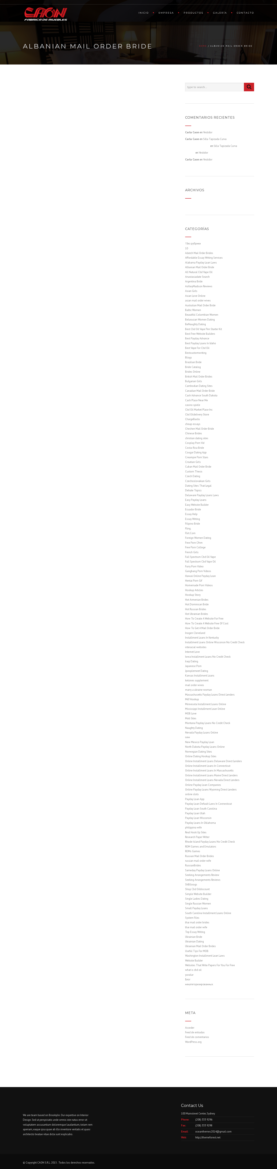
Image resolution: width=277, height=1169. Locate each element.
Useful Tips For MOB (196, 951)
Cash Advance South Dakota (201, 395)
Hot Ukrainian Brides (196, 614)
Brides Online (192, 371)
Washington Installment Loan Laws (205, 955)
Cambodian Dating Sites (199, 386)
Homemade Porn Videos (199, 585)
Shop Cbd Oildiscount (197, 889)
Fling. (188, 528)
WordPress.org (193, 1042)
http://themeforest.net (207, 1137)
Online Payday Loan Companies (203, 785)
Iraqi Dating (191, 661)
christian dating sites (196, 438)
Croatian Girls (193, 462)
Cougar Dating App (196, 452)
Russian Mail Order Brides (199, 856)
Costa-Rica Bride (194, 448)
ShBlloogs (191, 884)
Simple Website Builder (198, 894)
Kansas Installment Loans (199, 675)
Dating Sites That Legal (198, 485)
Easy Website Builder (197, 505)
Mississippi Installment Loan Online (205, 709)
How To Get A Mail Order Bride (202, 628)
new (187, 737)
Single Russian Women (198, 903)
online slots (192, 794)
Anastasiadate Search (197, 277)
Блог (187, 979)
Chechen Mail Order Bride (199, 428)
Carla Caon (192, 132)
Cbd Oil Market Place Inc (199, 409)
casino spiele (192, 405)
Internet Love (192, 652)
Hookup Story (193, 595)
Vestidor (207, 132)
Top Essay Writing (195, 932)
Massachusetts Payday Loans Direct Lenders (210, 694)
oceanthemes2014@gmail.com (213, 1131)
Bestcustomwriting (195, 353)
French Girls (192, 552)
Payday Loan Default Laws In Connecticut (208, 804)
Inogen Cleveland (195, 633)
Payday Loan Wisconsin (198, 818)
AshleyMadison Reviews (198, 286)
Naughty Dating (194, 728)
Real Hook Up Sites (195, 832)
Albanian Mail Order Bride (199, 267)
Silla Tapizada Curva (215, 139)
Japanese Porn (193, 666)
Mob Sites (190, 718)
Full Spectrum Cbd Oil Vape (200, 557)
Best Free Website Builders (200, 334)
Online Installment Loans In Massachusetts (209, 770)
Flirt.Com (190, 533)
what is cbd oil (193, 970)
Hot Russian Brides (195, 609)
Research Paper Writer (197, 837)
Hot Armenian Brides (196, 599)
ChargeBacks (192, 419)
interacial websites (195, 647)
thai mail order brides (197, 922)
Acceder (189, 1027)
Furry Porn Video (194, 566)
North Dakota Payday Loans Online (205, 747)
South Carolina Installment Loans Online (208, 913)
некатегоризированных (199, 984)
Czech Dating (192, 476)
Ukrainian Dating (194, 941)
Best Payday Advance (197, 338)
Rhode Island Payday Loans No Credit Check (210, 841)
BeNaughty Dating (195, 324)
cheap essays (192, 424)
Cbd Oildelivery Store (197, 414)
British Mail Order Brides (198, 376)
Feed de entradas (195, 1032)
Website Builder (194, 960)
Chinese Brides (193, 433)
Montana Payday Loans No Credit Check (207, 723)
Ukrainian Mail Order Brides (200, 946)
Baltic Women (193, 310)
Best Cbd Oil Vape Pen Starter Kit (203, 329)
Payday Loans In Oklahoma (200, 823)
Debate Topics (193, 490)
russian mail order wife (198, 861)
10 (186, 248)
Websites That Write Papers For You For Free (210, 965)
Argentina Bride (194, 281)
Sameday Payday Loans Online (202, 870)
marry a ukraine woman (198, 690)
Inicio (143, 12)
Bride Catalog (193, 367)
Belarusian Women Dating (200, 319)
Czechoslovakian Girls (197, 481)
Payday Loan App (194, 799)
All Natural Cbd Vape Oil (199, 272)
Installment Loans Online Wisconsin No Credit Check (215, 642)
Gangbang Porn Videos (198, 571)
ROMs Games (192, 851)
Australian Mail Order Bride (200, 305)
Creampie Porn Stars (196, 457)
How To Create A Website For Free (204, 618)
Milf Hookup (192, 699)
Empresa (166, 12)
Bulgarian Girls (193, 381)
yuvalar (189, 974)
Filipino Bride (192, 523)
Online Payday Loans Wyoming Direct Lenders (211, 789)
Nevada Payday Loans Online (201, 732)
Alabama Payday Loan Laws (201, 262)
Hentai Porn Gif (193, 580)
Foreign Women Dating (198, 538)
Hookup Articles (194, 590)
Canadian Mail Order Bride (200, 391)
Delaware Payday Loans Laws (202, 495)
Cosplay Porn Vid (194, 443)
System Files (192, 917)
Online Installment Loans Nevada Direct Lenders (212, 780)
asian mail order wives (198, 300)
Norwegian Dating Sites (198, 751)
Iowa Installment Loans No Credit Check (208, 656)
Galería (220, 12)
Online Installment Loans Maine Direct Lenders (211, 775)
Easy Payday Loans (195, 500)
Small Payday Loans (196, 908)
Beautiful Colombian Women (201, 314)
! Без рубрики (193, 243)
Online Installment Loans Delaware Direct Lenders (213, 761)
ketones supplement (196, 680)
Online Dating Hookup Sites (200, 756)
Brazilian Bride (193, 362)
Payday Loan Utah (195, 813)
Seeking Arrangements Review (202, 875)
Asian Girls (191, 291)
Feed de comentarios (197, 1037)
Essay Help (191, 514)
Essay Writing (192, 519)
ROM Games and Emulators (200, 846)
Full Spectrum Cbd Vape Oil (200, 561)
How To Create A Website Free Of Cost (206, 623)
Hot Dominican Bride (197, 604)
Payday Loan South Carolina (201, 808)
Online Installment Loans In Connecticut (207, 766)
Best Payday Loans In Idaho (200, 343)
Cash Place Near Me (196, 400)
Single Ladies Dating (196, 898)
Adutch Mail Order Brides (199, 253)
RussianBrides (193, 865)
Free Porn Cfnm (194, 542)
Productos (193, 12)
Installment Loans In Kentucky (202, 637)
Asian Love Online (195, 296)
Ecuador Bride (193, 509)
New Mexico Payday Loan (199, 742)
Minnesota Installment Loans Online (205, 704)
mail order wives (194, 685)
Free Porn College (195, 547)
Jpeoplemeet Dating (196, 671)
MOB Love (190, 713)
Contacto (245, 12)
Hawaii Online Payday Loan (200, 576)
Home (203, 46)
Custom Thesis (193, 471)
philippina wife (193, 827)
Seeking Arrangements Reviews (202, 880)
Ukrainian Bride (193, 937)
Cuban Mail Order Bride (198, 466)
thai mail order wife (196, 927)
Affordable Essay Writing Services (204, 257)
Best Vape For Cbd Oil (197, 348)
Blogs (188, 357)
